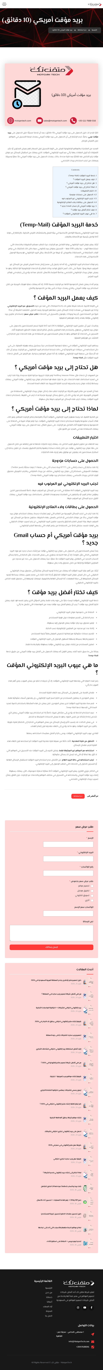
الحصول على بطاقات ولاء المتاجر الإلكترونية (77, 202)
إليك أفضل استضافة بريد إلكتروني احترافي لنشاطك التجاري (58, 1049)
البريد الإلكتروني (85, 852)
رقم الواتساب (86, 867)
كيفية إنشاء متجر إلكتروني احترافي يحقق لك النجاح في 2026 (58, 1021)
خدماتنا (49, 1297)
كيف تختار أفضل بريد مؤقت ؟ (84, 210)
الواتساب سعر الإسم (83, 907)
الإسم (89, 838)
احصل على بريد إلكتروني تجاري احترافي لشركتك (63, 1131)
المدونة (49, 1311)
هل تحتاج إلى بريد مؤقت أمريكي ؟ (82, 183)
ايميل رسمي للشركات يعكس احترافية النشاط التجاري (60, 1090)
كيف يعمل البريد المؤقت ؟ (85, 179)
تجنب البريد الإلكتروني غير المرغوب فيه (79, 198)
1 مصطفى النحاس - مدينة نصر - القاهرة (70, 1334)
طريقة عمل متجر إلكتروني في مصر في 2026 (64, 1145)
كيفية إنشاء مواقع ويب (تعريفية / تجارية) (65, 1076)
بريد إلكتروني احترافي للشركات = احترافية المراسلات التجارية (58, 1007)
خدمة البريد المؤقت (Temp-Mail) (82, 175)
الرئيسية (48, 1288)
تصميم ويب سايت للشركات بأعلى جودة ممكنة (63, 1035)
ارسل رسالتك (51, 947)
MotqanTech (66, 1362)
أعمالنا (49, 1302)
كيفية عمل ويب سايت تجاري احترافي (67, 1159)
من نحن (48, 1292)
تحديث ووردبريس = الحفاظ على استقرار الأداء (64, 1241)
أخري (87, 900)
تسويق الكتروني (82, 895)
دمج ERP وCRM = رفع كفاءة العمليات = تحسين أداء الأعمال (59, 1200)
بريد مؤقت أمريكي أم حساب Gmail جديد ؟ (78, 206)
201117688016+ (82, 1347)
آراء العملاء (47, 1306)
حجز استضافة (77, 796)
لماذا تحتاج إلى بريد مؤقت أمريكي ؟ (81, 187)
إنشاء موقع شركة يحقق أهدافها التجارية (65, 1117)
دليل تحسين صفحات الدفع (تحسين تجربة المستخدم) (61, 1214)
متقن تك (55, 1362)
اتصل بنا (48, 1316)
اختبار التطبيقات (89, 191)
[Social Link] (91, 1308)
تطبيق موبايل (83, 891)
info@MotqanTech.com (79, 1341)
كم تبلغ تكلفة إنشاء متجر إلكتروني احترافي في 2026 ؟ (60, 1104)
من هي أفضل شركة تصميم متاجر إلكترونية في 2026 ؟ (61, 1062)
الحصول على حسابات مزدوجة (83, 194)
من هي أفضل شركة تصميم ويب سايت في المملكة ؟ (61, 994)
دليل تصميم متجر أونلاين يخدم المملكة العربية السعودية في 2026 (56, 980)
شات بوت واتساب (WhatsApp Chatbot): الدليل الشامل (61, 1186)
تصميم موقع (83, 886)
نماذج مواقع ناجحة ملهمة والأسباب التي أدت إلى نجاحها (59, 1227)
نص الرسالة (88, 921)
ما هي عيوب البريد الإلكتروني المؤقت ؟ (80, 213)
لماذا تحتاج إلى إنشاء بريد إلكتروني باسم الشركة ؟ (62, 1172)
